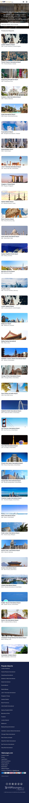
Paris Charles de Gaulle (6, 737)
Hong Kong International (7, 675)
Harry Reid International (6, 747)
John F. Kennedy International (8, 692)
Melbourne (3, 723)
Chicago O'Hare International (8, 734)
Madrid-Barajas (4, 689)
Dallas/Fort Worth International (8, 741)
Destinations (4, 766)
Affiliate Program (5, 768)
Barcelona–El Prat (5, 713)
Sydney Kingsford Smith (7, 710)
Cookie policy (4, 765)
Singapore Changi (5, 696)
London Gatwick (5, 720)
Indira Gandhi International (7, 706)
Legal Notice (4, 759)
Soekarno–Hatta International (8, 678)
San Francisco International (7, 744)
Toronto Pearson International (8, 672)
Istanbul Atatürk (5, 699)
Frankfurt (3, 716)
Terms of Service (5, 763)
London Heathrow (5, 668)
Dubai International (5, 682)
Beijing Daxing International (7, 727)
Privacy (3, 757)
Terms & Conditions (5, 761)
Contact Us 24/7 (5, 755)
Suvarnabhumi (4, 685)
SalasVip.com (16, 770)
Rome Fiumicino (5, 702)
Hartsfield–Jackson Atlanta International (10, 731)
